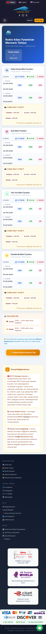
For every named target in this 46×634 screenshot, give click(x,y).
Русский (36, 2)
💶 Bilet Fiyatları (8, 471)
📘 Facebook (7, 487)
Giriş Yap (39, 20)
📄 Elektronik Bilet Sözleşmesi (13, 529)
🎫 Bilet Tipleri (7, 468)
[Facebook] (19, 15)
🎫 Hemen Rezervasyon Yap (23, 352)
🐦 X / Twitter (7, 494)
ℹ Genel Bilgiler (7, 510)
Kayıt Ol (29, 20)
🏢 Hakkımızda (8, 520)
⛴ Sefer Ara (7, 465)
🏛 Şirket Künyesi (8, 536)
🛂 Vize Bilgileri (8, 516)
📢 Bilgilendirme (8, 507)
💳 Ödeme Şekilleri (9, 474)
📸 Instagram (7, 490)
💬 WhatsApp (7, 497)
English (23, 2)
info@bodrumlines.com (23, 437)
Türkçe (12, 2)
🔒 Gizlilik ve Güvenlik (10, 532)
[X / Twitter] (26, 15)
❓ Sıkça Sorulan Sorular (11, 513)
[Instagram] (23, 15)
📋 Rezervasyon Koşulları (12, 478)
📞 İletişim (6, 539)
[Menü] (4, 20)
